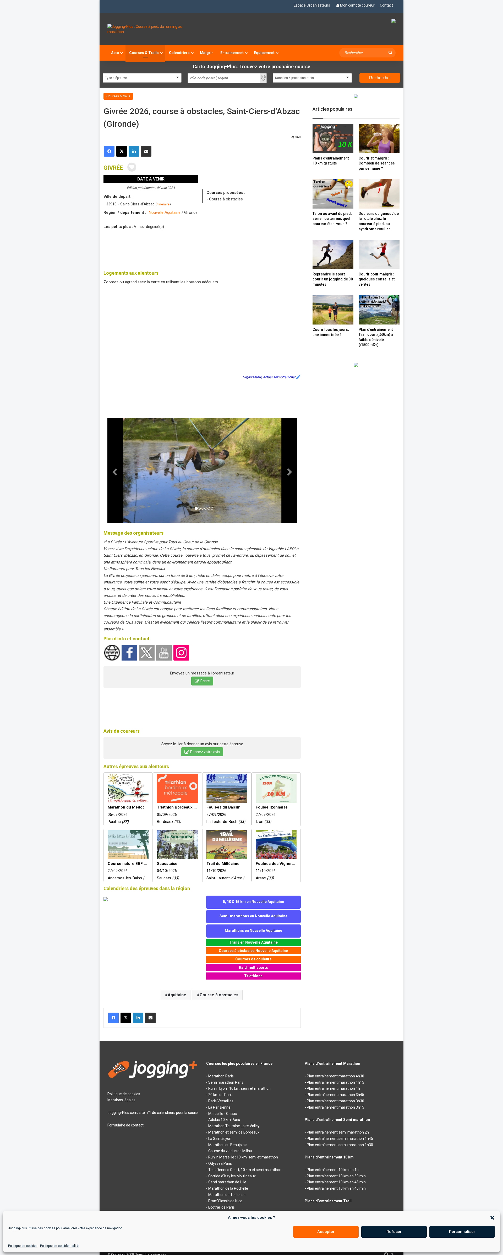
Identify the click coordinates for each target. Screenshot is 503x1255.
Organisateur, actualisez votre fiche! (269, 377)
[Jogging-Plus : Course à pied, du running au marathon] (152, 29)
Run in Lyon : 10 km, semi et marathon (239, 1088)
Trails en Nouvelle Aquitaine (253, 942)
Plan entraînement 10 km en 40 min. (337, 1188)
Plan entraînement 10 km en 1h (333, 1170)
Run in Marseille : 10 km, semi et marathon (243, 1157)
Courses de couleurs (253, 959)
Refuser (394, 1231)
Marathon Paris (221, 1076)
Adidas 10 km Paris (224, 1120)
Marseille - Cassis (222, 1114)
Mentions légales (121, 1100)
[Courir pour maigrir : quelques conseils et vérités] (379, 254)
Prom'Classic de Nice (225, 1201)
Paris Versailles (220, 1101)
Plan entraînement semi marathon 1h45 (340, 1138)
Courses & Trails (144, 53)
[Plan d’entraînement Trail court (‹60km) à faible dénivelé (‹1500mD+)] (379, 309)
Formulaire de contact (125, 1125)
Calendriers (179, 53)
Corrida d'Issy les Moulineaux (232, 1176)
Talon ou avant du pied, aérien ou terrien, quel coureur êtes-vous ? (332, 218)
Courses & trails (118, 96)
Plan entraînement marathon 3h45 (335, 1095)
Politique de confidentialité (59, 1246)
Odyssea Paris (220, 1163)
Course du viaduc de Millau (230, 1151)
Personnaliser (462, 1231)
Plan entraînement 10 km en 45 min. (337, 1182)
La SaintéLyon (219, 1138)
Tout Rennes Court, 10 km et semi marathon (244, 1170)
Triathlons (253, 976)
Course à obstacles (219, 994)
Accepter (326, 1231)
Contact (386, 5)
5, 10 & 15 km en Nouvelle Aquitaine (253, 902)
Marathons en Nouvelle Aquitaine (253, 930)
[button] (492, 1217)
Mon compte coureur (357, 5)
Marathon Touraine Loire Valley (234, 1126)
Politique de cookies (22, 1246)
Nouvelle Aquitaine (165, 212)
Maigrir (206, 53)
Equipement (264, 53)
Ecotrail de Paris (221, 1207)
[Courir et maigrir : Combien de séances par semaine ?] (379, 138)
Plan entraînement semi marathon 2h (338, 1132)
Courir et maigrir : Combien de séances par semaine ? (377, 163)
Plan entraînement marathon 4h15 (335, 1082)
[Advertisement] (202, 248)
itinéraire (163, 204)
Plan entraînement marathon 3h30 (335, 1101)
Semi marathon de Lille (227, 1182)
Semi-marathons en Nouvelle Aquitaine (253, 916)
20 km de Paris (220, 1095)
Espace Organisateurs (312, 5)
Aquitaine (177, 994)
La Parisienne (219, 1107)
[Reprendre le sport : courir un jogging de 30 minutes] (333, 254)
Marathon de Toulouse (226, 1195)
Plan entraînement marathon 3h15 (335, 1107)
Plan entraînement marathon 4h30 (335, 1076)
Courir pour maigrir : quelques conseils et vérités (377, 279)
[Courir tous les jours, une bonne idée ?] (333, 310)
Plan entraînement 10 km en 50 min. (337, 1176)
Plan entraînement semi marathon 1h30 (340, 1145)
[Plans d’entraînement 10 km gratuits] (333, 138)
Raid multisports (253, 967)
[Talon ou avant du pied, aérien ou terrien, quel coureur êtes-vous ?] (333, 193)
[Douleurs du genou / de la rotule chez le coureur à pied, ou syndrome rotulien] (379, 193)
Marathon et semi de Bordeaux (233, 1132)
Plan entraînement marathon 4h (333, 1088)
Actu (115, 53)
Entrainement (232, 53)
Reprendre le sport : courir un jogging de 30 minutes (333, 279)
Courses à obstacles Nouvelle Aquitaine (253, 951)
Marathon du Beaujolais (227, 1145)
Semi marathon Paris (225, 1082)
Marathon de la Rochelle (228, 1188)
